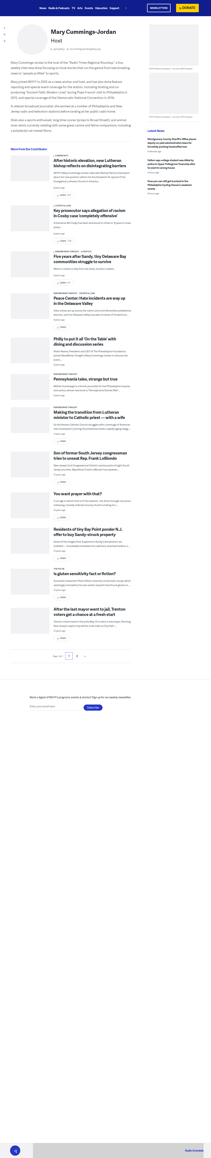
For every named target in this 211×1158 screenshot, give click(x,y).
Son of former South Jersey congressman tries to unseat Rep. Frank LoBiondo (90, 455)
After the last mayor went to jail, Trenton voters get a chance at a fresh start (89, 611)
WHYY (19, 8)
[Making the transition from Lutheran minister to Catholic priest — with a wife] (30, 426)
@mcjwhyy (59, 49)
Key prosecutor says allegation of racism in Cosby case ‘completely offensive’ (89, 213)
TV (73, 8)
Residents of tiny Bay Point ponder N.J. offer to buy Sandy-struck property (88, 531)
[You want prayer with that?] (30, 511)
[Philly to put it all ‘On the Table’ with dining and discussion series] (30, 357)
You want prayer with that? (78, 493)
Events (89, 8)
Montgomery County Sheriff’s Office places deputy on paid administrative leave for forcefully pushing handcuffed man (172, 142)
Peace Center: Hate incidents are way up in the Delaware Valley (89, 300)
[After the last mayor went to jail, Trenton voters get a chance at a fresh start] (30, 627)
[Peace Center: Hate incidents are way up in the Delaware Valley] (30, 312)
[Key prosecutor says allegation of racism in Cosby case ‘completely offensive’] (30, 226)
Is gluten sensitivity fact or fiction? (85, 573)
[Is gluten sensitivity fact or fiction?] (30, 588)
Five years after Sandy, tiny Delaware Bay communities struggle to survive (90, 259)
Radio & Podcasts (59, 8)
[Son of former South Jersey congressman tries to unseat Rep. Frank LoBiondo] (30, 471)
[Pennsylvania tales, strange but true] (30, 393)
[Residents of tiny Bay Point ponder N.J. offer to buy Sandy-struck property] (30, 547)
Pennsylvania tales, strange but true (86, 379)
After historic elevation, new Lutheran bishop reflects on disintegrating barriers (90, 163)
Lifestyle (86, 251)
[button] (15, 1150)
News (42, 8)
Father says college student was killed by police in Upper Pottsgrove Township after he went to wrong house (171, 164)
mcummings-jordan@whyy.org (85, 49)
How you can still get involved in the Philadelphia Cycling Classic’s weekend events (170, 184)
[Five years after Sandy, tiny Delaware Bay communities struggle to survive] (30, 266)
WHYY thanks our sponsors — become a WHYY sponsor (171, 68)
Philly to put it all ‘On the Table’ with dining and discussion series (85, 341)
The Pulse (59, 568)
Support (114, 8)
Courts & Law (63, 205)
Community (61, 155)
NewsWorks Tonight (67, 251)
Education (101, 8)
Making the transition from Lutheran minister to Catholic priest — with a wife (89, 414)
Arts (80, 8)
